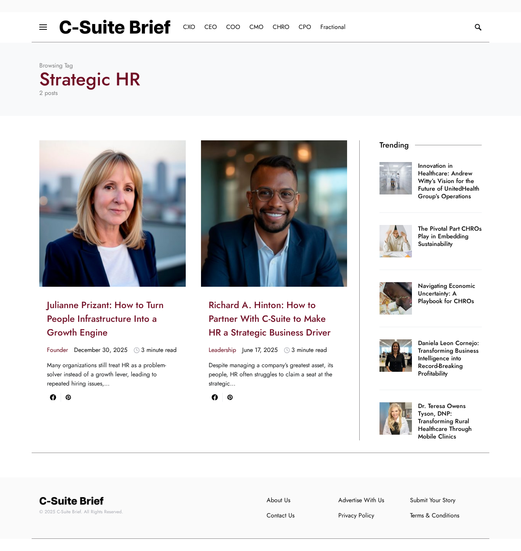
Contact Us (280, 515)
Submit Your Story (432, 500)
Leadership (222, 349)
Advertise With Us (361, 500)
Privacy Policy (356, 515)
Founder (57, 349)
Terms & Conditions (434, 515)
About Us (278, 500)
